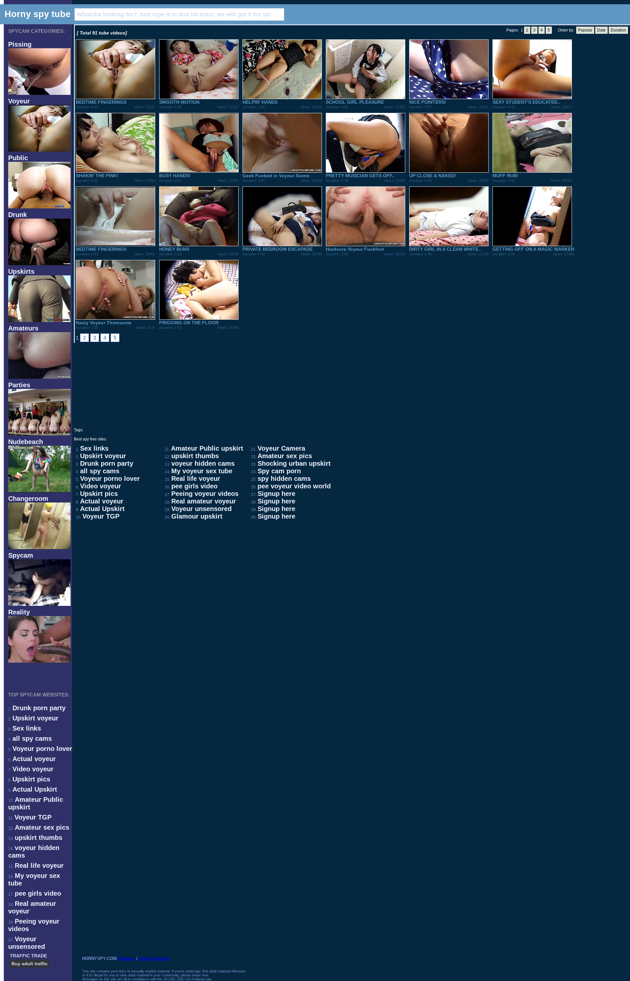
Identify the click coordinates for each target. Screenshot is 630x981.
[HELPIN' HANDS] (282, 97)
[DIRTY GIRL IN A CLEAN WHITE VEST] (449, 244)
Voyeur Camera (281, 448)
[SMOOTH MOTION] (199, 97)
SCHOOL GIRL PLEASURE (355, 102)
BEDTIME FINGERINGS (101, 102)
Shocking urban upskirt (294, 463)
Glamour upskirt (196, 516)
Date (601, 30)
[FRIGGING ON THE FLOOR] (199, 318)
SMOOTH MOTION (179, 102)
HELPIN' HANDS (260, 102)
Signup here (276, 493)
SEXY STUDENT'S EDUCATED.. (526, 102)
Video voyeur (32, 769)
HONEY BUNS (174, 249)
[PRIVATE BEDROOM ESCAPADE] (282, 244)
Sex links (26, 728)
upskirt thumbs (38, 837)
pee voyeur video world (294, 486)
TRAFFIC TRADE (28, 955)
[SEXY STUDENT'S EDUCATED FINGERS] (532, 97)
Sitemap (126, 958)
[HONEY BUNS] (199, 244)
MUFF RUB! (505, 175)
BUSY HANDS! (175, 175)
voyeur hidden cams (203, 463)
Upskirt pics (31, 779)
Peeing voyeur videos (205, 493)
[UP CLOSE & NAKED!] (449, 171)
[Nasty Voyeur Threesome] (115, 318)
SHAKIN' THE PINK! (97, 175)
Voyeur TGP (33, 817)
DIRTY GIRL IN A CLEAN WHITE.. (445, 249)
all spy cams (32, 738)
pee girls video (38, 893)
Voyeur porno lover (42, 748)
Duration (618, 30)
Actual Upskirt (34, 789)
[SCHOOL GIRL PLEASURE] (365, 97)
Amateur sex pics (42, 827)
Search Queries (154, 958)
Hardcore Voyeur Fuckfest (355, 249)
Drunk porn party (39, 708)
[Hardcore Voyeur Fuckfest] (365, 244)
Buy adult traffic (29, 963)
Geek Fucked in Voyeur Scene (275, 175)
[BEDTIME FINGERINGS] (115, 97)
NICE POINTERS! (427, 102)
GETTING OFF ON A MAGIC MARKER (533, 249)
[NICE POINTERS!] (449, 97)
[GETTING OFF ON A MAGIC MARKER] (532, 244)
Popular (585, 30)
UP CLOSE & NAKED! (432, 175)
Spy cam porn (279, 471)
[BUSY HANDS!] (199, 171)
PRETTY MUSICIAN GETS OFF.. (360, 175)
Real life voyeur (39, 865)
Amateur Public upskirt (207, 448)
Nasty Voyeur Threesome (104, 322)
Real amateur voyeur (203, 501)
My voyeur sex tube (201, 471)
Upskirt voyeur (35, 718)
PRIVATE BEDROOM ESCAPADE (277, 249)
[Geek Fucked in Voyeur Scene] (282, 171)
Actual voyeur (34, 758)
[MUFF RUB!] (532, 171)
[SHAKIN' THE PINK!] (115, 171)
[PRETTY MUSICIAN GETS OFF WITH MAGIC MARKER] (365, 171)
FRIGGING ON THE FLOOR (189, 322)
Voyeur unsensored (26, 942)
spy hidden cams (284, 478)
